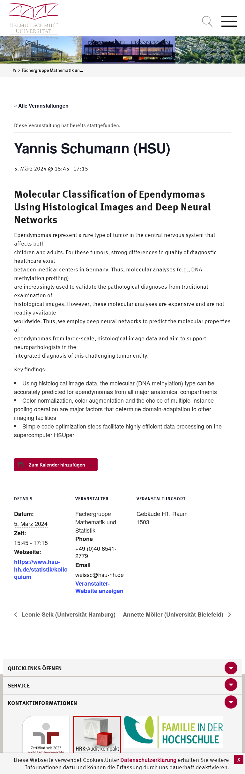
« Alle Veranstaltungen (41, 105)
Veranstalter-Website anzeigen (99, 587)
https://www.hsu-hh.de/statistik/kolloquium (41, 569)
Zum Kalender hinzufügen (57, 464)
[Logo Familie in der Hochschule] (173, 731)
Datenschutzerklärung (148, 759)
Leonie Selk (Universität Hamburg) (67, 614)
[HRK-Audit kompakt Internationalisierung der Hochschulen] (97, 739)
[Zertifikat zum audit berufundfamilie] (46, 739)
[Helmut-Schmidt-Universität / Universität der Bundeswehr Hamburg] (31, 19)
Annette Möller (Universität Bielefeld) (174, 614)
